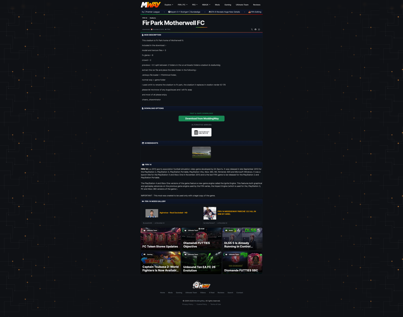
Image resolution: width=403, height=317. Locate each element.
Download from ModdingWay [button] (202, 118)
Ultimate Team (242, 5)
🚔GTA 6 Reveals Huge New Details (188, 12)
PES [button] (194, 5)
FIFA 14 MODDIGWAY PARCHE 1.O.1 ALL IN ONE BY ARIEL (237, 212)
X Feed (211, 293)
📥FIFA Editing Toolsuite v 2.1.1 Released (230, 12)
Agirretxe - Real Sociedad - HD (173, 213)
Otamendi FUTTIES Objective (196, 244)
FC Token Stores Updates (160, 246)
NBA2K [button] (205, 5)
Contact (239, 293)
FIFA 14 (145, 18)
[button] (201, 132)
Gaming (228, 5)
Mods (217, 5)
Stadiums (153, 18)
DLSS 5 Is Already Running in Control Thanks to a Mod (237, 246)
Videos (203, 293)
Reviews (256, 5)
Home (162, 293)
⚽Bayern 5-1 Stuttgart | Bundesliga (148, 12)
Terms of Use (215, 304)
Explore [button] (168, 5)
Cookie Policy (202, 304)
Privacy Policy (187, 304)
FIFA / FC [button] (182, 5)
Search (230, 293)
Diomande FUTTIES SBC (241, 270)
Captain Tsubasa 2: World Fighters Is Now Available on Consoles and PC (160, 270)
